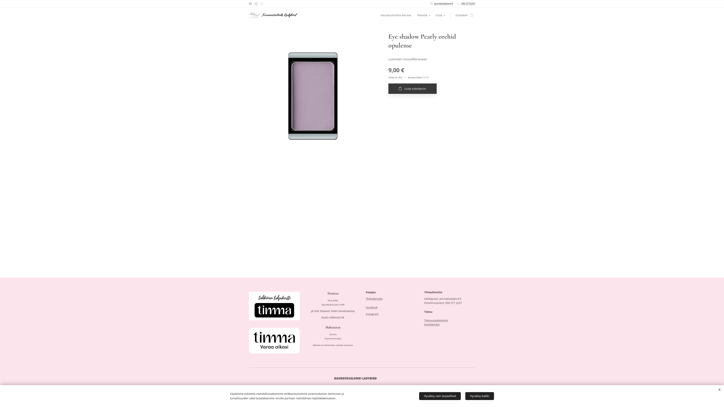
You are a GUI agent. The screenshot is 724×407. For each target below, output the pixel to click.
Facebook (371, 307)
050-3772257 (468, 3)
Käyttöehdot (431, 324)
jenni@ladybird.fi (443, 3)
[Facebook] (250, 4)
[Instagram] (256, 4)
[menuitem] (397, 15)
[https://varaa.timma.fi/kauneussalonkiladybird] (261, 4)
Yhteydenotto (374, 299)
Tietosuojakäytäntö (436, 320)
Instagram (372, 314)
